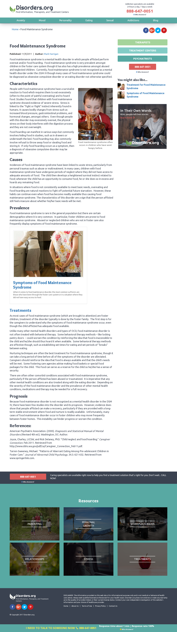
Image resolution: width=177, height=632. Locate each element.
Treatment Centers (142, 50)
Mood (42, 20)
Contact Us (113, 606)
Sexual (110, 20)
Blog (155, 20)
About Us (75, 606)
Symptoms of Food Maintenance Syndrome (42, 284)
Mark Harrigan (51, 54)
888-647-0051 (140, 11)
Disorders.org (42, 8)
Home (15, 29)
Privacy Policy (100, 606)
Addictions (133, 20)
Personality (65, 20)
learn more (126, 117)
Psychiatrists (142, 58)
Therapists (142, 42)
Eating (89, 20)
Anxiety (21, 20)
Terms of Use (87, 606)
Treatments (20, 310)
